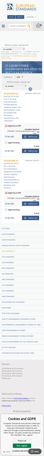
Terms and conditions (21, 398)
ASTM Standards (8, 240)
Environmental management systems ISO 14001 (21, 325)
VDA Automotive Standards (13, 302)
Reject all (22, 441)
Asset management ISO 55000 (13, 330)
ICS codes (6, 228)
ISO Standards (8, 291)
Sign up (19, 17)
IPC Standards (8, 285)
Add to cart (32, 137)
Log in (11, 17)
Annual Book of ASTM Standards (15, 245)
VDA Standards (17, 376)
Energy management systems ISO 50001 (18, 336)
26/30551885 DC (12, 174)
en (35, 17)
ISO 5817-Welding (9, 347)
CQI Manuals (6, 378)
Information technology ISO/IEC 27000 (18, 353)
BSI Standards (17, 52)
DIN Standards (8, 268)
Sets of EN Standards (10, 313)
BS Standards (18, 368)
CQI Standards (8, 262)
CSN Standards (8, 257)
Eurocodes (6, 308)
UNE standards (8, 296)
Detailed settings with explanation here (22, 451)
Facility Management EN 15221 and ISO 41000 (20, 342)
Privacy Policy (6, 406)
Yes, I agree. (22, 446)
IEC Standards (7, 274)
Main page (5, 52)
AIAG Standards (8, 234)
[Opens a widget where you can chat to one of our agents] (35, 452)
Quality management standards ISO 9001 (19, 319)
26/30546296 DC (12, 107)
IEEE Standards (8, 279)
